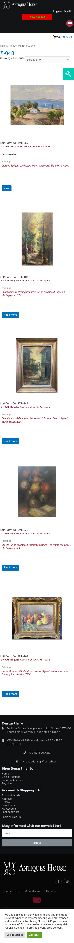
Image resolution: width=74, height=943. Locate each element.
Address (7, 798)
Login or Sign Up (62, 11)
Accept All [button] (34, 934)
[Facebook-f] (58, 881)
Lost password (10, 812)
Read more (10, 314)
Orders (6, 802)
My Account (9, 808)
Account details (11, 795)
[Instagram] (67, 881)
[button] (37, 17)
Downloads (8, 805)
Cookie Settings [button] (15, 934)
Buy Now (7, 783)
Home (3, 45)
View (7, 188)
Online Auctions (11, 776)
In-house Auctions (13, 780)
